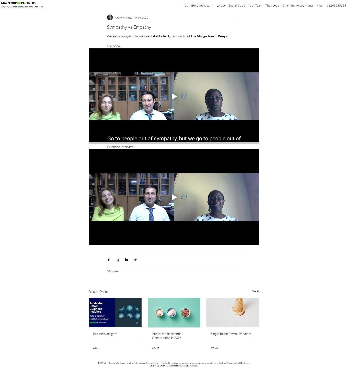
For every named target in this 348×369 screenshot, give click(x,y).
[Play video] (174, 96)
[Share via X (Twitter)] (117, 259)
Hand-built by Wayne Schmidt (139, 363)
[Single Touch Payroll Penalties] (232, 312)
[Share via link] (135, 259)
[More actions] (239, 17)
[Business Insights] (115, 312)
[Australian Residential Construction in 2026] (174, 312)
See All (255, 291)
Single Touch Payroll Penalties (231, 334)
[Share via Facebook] (108, 259)
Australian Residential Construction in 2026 (167, 336)
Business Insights (105, 334)
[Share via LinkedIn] (126, 259)
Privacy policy (232, 363)
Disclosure (245, 363)
